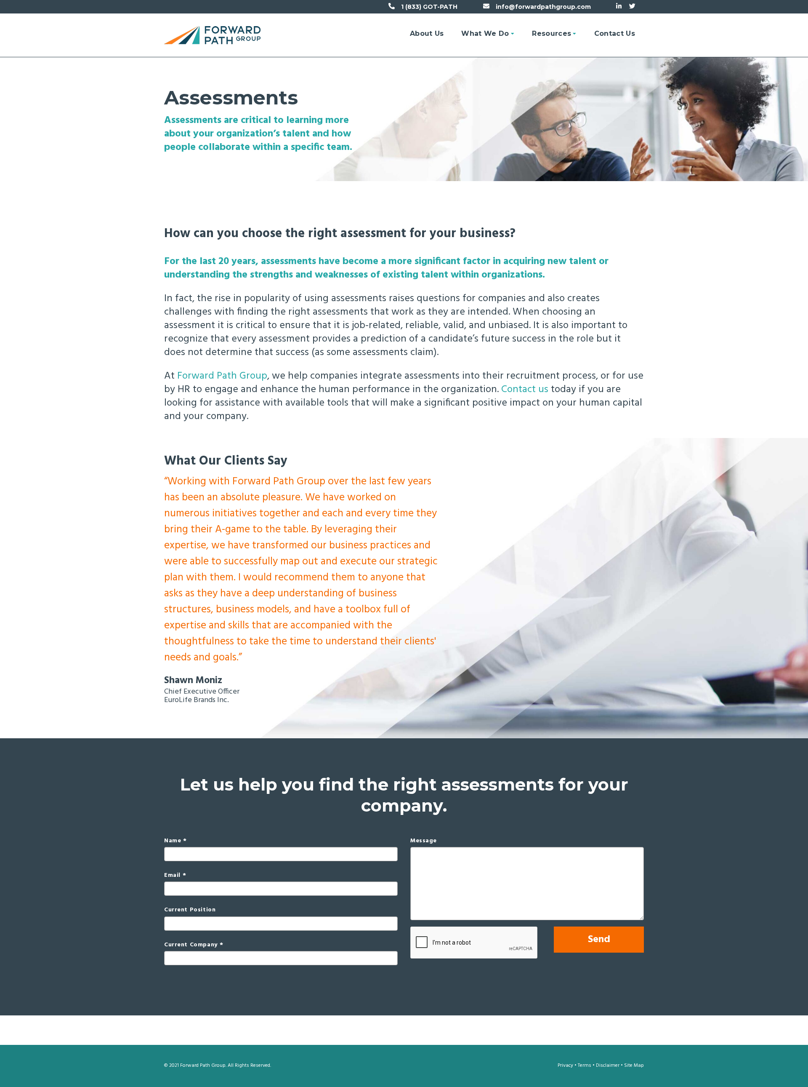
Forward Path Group (222, 376)
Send (599, 940)
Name (172, 841)
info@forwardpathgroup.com (543, 7)
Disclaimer (607, 1065)
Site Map (634, 1065)
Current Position (189, 910)
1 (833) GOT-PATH (429, 7)
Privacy (565, 1065)
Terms (584, 1065)
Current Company (191, 945)
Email (172, 875)
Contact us (524, 390)
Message (423, 841)
